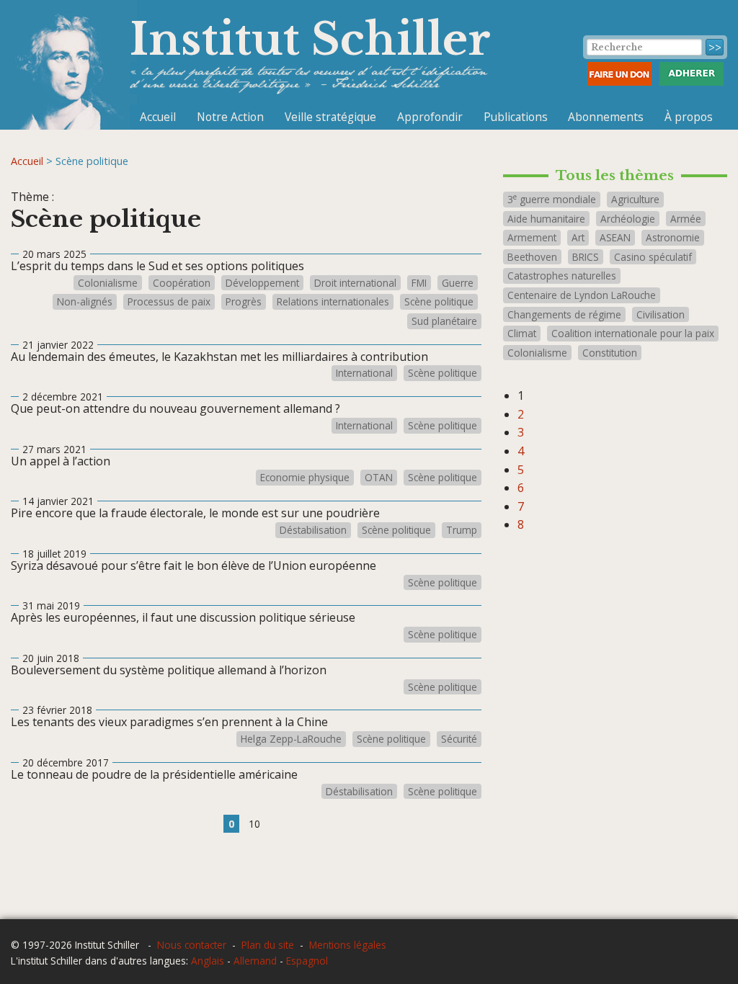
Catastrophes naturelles (561, 275)
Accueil (158, 117)
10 (254, 824)
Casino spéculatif (653, 257)
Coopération (181, 283)
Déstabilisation (313, 530)
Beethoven (532, 257)
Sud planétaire (444, 321)
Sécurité (459, 739)
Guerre (458, 283)
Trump (461, 530)
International (364, 373)
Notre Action (230, 117)
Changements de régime (564, 314)
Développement (262, 283)
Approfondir (430, 117)
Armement (531, 237)
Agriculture (635, 199)
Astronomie (673, 237)
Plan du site (267, 945)
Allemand (255, 960)
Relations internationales (333, 302)
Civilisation (660, 314)
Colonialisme (108, 283)
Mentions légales (347, 945)
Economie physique (305, 478)
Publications (516, 117)
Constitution (609, 352)
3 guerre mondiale (551, 199)
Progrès (244, 302)
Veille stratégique (330, 117)
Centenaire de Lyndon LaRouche (581, 295)
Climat (521, 333)
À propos (688, 117)
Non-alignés (84, 302)
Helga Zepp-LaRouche (291, 739)
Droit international (355, 283)
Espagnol (307, 960)
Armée (685, 218)
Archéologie (627, 218)
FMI (419, 283)
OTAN (379, 478)
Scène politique (439, 302)
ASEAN (615, 237)
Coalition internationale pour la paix (632, 333)
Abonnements (606, 117)
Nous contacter (191, 945)
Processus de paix (169, 302)
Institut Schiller (310, 39)
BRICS (585, 257)
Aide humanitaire (546, 218)
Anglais (207, 960)
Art (578, 237)
